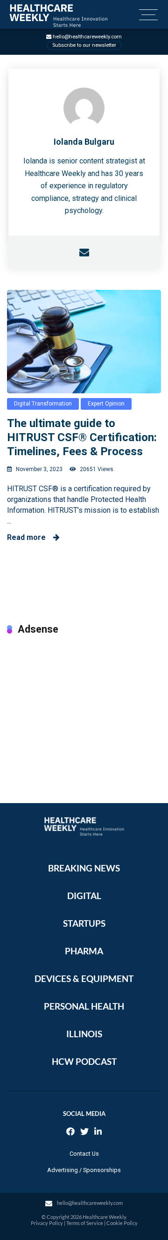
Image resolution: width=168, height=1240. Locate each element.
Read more (30, 537)
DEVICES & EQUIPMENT (84, 978)
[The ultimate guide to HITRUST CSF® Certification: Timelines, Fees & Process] (84, 341)
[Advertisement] (84, 709)
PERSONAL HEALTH (84, 1006)
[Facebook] (70, 1132)
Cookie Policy (122, 1223)
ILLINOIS (84, 1033)
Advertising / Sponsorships (84, 1170)
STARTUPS (84, 923)
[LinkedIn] (98, 1132)
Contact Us (84, 1153)
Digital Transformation (43, 403)
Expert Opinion (106, 403)
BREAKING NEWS (84, 868)
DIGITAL (84, 895)
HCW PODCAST (84, 1061)
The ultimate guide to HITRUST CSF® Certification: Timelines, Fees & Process (82, 437)
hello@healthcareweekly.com (87, 37)
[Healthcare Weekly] (58, 15)
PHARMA (84, 950)
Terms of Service (84, 1223)
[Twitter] (84, 1132)
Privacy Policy (47, 1223)
